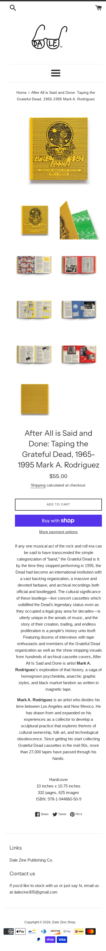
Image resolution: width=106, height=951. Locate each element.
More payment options (58, 532)
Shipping (38, 485)
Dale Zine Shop (63, 922)
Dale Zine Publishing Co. (31, 860)
